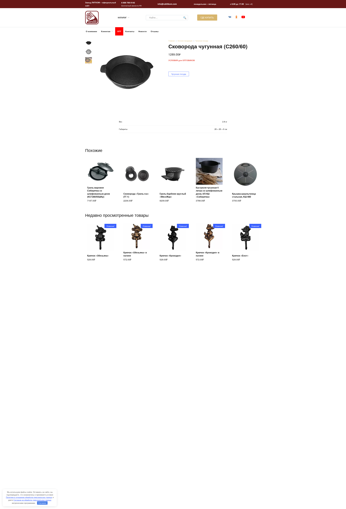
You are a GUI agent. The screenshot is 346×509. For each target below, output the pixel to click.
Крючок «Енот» (240, 255)
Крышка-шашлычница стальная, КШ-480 (244, 195)
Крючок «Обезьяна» (98, 255)
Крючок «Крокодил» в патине (207, 254)
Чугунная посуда (201, 41)
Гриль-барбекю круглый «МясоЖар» (173, 195)
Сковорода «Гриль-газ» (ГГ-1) (136, 195)
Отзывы (155, 31)
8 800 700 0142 (128, 2)
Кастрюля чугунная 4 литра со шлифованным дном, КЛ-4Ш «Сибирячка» (209, 192)
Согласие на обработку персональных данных (32, 500)
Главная (171, 41)
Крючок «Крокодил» (170, 255)
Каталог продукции (185, 41)
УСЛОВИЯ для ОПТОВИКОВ (181, 60)
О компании (91, 31)
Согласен (42, 503)
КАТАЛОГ (122, 17)
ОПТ (119, 31)
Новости (142, 31)
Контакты (129, 31)
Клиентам (105, 31)
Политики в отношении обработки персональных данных (29, 497)
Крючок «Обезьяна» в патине (135, 254)
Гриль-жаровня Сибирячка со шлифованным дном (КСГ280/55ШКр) (98, 192)
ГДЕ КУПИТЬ (207, 17)
